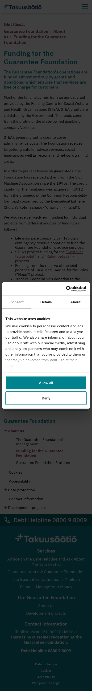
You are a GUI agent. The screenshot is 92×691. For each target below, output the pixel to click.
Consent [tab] (16, 302)
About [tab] (75, 302)
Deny (46, 398)
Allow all (46, 383)
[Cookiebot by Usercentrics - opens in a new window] (66, 289)
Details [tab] (46, 302)
